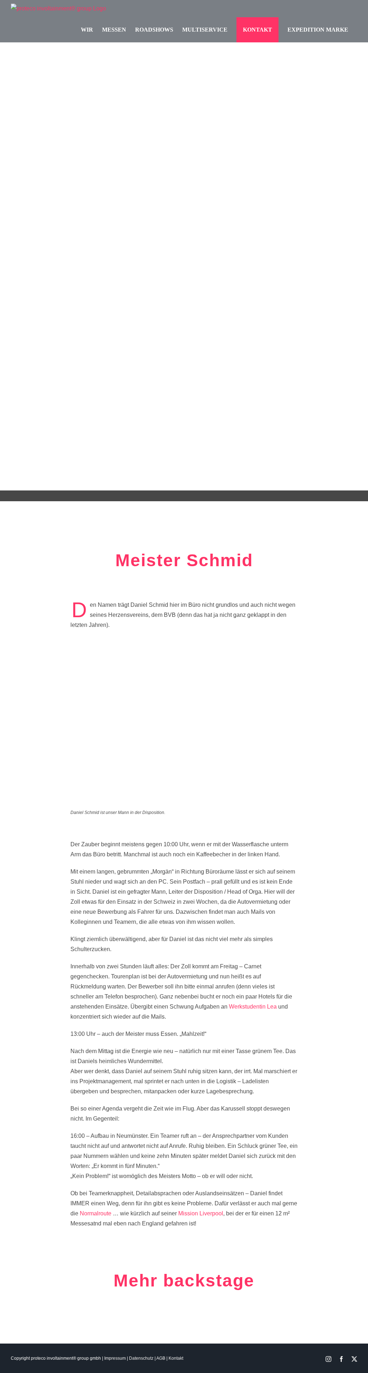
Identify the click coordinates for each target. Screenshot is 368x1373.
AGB (160, 1358)
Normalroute (95, 1213)
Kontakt (176, 1358)
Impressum (115, 1358)
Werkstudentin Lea (253, 1007)
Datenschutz (141, 1358)
